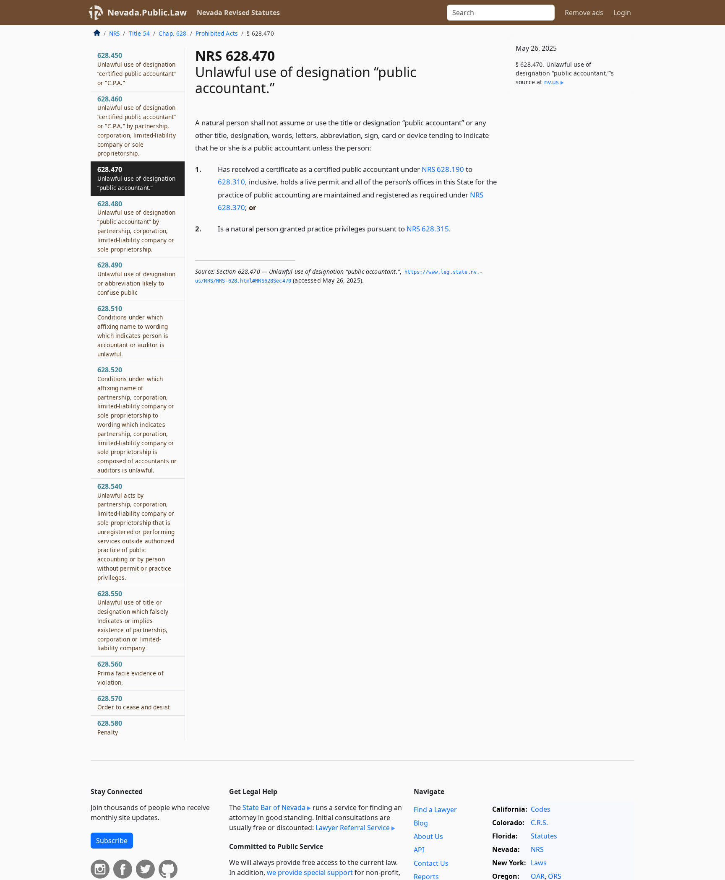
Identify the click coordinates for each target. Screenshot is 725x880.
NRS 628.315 (428, 229)
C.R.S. (539, 822)
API (419, 849)
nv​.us (551, 82)
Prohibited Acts (217, 33)
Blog (421, 823)
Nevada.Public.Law (147, 12)
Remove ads (584, 12)
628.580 (109, 727)
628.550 (132, 620)
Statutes (544, 836)
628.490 (136, 278)
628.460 (136, 126)
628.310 (231, 182)
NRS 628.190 (443, 169)
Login (622, 12)
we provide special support (310, 872)
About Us (428, 836)
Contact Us (431, 863)
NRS (114, 33)
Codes (540, 809)
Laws (539, 862)
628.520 (137, 419)
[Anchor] (376, 147)
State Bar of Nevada (274, 807)
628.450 (136, 68)
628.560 (130, 672)
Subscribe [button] (112, 840)
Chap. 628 (172, 33)
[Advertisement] (571, 232)
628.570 (133, 702)
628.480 (136, 226)
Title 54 (139, 33)
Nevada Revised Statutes (238, 12)
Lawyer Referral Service (353, 827)
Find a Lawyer (435, 809)
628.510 (132, 331)
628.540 (136, 531)
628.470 (136, 178)
